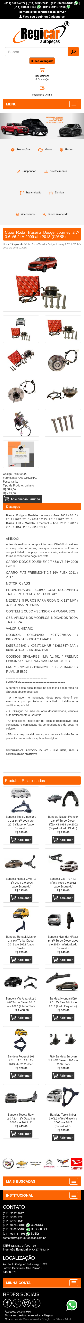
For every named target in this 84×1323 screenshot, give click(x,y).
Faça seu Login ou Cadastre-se (43, 16)
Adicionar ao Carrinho (25, 499)
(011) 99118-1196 (54, 7)
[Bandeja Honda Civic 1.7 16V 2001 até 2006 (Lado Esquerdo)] (21, 862)
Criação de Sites (52, 1319)
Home (6, 244)
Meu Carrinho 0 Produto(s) (42, 77)
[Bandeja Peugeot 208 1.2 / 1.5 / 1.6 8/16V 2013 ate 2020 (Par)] (21, 1040)
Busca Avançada (42, 61)
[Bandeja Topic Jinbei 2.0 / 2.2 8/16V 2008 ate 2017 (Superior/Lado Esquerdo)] (21, 800)
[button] (6, 126)
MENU (11, 104)
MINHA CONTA (18, 1282)
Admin (68, 1319)
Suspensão (17, 244)
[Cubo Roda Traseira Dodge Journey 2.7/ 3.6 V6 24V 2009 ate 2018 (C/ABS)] (42, 282)
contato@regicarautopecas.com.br (24, 1238)
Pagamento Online (42, 94)
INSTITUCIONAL (19, 1195)
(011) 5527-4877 (14, 3)
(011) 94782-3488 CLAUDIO (23, 1225)
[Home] (42, 31)
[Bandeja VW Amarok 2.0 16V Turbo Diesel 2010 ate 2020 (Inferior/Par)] (21, 982)
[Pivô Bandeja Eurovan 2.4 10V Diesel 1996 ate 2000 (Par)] (63, 1040)
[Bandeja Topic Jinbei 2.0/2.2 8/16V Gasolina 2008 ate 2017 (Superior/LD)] (63, 1098)
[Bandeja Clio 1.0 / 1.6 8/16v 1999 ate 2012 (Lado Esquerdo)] (63, 862)
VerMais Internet (29, 1319)
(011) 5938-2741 (38, 3)
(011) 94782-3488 (62, 3)
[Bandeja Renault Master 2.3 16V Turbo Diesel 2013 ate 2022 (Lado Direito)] (21, 920)
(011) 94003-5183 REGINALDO (25, 1229)
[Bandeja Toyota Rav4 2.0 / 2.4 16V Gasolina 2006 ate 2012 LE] (21, 1098)
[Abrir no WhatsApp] (76, 3)
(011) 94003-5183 (25, 7)
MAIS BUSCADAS (20, 1181)
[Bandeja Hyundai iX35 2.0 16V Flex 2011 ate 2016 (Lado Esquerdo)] (63, 982)
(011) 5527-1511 (13, 1221)
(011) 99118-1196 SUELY (21, 1233)
